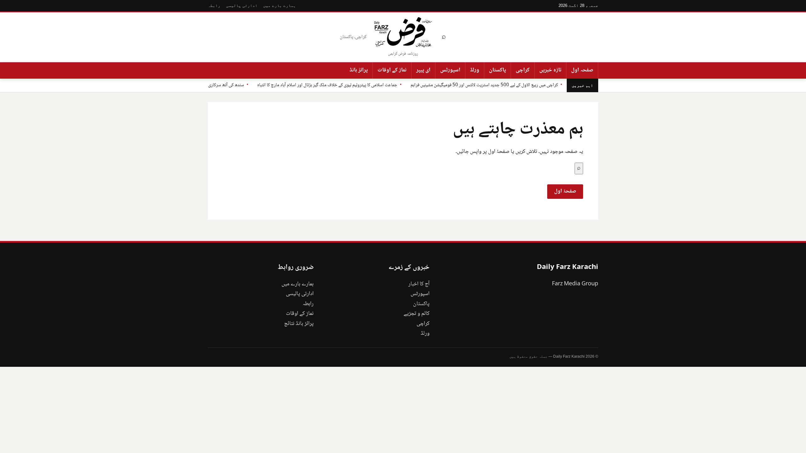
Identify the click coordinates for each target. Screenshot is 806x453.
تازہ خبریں (550, 70)
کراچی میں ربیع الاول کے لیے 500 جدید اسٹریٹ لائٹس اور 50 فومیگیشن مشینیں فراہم (484, 85)
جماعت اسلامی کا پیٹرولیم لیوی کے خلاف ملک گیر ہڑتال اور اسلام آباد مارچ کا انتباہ (327, 85)
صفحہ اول (582, 70)
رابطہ (214, 5)
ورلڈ (474, 70)
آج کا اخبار (418, 284)
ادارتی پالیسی (242, 5)
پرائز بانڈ (358, 70)
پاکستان (497, 70)
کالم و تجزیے (416, 313)
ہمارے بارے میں (279, 5)
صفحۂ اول (565, 191)
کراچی (523, 70)
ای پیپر (423, 70)
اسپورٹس (450, 70)
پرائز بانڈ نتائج (299, 323)
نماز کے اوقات (391, 70)
